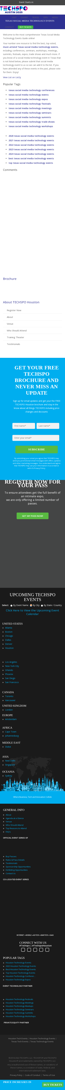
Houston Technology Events (18, 962)
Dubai (8, 746)
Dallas (8, 639)
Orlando (9, 670)
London (9, 709)
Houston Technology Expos (18, 979)
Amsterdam (11, 719)
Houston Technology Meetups (19, 1006)
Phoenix (9, 674)
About (10, 316)
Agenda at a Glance (15, 818)
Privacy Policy (16, 1075)
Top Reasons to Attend (16, 828)
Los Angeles (11, 662)
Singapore (10, 764)
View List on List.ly (12, 77)
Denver (8, 643)
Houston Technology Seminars (20, 1009)
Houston (9, 648)
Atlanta (8, 627)
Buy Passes (11, 856)
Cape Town (10, 731)
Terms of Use (49, 1075)
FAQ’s (8, 831)
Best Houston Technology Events (21, 969)
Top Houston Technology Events (20, 972)
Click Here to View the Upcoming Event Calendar (32, 612)
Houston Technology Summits (19, 1012)
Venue (10, 323)
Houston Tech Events (18, 1038)
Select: (5, 605)
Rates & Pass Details (15, 860)
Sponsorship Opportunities (18, 866)
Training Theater (15, 337)
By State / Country (53, 605)
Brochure (9, 279)
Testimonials (13, 344)
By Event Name (20, 605)
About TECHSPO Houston (21, 302)
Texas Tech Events (19, 1041)
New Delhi (10, 760)
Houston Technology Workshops (21, 1016)
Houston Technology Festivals (19, 999)
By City (36, 605)
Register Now (14, 310)
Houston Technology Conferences (21, 976)
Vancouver (10, 700)
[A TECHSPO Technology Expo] (36, 930)
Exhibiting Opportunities (17, 870)
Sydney (8, 775)
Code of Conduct (32, 1075)
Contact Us (11, 873)
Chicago (9, 635)
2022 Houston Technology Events (21, 966)
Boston (8, 631)
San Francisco (12, 682)
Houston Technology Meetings (20, 1002)
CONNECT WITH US (32, 942)
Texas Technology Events (42, 1041)
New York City (12, 666)
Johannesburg (12, 735)
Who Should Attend (17, 330)
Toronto (9, 696)
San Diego (10, 678)
